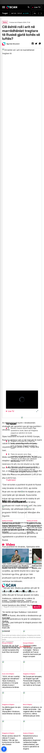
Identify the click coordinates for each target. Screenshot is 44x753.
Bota (5, 22)
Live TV (37, 7)
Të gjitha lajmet (11, 480)
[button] (38, 13)
